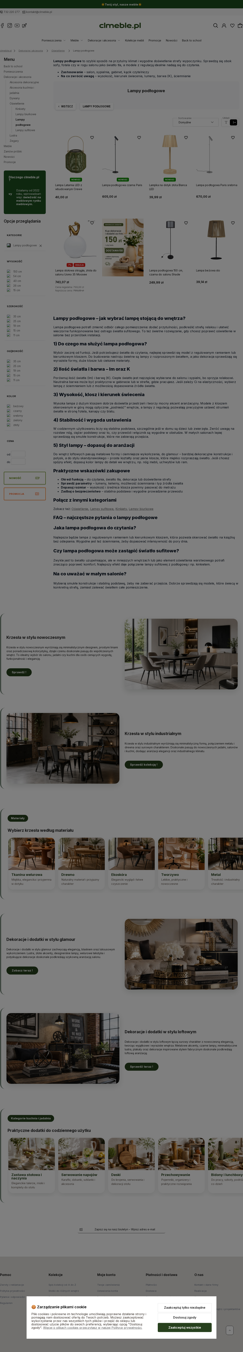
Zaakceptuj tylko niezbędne (184, 1307)
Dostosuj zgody (184, 1317)
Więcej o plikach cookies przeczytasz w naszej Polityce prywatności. (92, 1328)
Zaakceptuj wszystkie (184, 1327)
